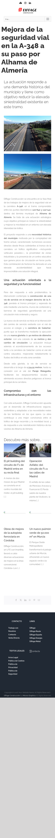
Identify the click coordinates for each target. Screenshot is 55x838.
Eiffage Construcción (12, 695)
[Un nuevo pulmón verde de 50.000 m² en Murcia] (40, 518)
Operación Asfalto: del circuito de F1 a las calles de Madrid (38, 469)
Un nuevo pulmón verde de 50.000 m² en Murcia (40, 532)
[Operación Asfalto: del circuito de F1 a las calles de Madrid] (40, 450)
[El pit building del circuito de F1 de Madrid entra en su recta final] (15, 450)
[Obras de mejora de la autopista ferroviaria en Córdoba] (15, 518)
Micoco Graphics (29, 695)
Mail (34, 5)
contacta (36, 651)
